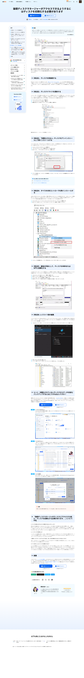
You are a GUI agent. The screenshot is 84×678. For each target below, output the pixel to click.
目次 (11, 27)
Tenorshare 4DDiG (59, 398)
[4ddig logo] (4, 1)
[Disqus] (42, 614)
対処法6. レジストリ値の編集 (16, 45)
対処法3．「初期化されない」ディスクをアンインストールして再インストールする (17, 35)
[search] (76, 1)
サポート (35, 1)
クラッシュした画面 (14, 71)
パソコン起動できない (15, 67)
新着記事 (12, 73)
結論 (12, 56)
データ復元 (11, 1)
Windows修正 (45, 19)
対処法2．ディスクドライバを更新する (18, 32)
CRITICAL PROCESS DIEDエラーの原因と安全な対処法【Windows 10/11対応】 (17, 88)
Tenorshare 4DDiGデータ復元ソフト (51, 561)
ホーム (15, 646)
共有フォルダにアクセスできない (53, 82)
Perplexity (48, 574)
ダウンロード (69, 1)
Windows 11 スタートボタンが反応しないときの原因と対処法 (17, 85)
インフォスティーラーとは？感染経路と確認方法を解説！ (17, 76)
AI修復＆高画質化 (19, 1)
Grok (53, 574)
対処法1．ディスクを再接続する (16, 30)
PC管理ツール (27, 1)
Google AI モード (41, 574)
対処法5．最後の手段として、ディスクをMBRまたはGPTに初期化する (18, 42)
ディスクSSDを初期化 (41, 559)
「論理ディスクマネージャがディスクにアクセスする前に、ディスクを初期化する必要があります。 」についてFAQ (18, 53)
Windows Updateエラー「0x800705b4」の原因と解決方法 (17, 82)
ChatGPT (34, 574)
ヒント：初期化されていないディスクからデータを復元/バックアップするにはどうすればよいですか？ (18, 48)
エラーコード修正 (14, 65)
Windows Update (14, 69)
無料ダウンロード (35, 15)
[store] (73, 1)
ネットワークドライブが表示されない (40, 182)
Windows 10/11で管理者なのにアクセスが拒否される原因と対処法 (17, 79)
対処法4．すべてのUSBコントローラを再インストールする (18, 39)
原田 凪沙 (30, 19)
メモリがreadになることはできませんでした (41, 180)
